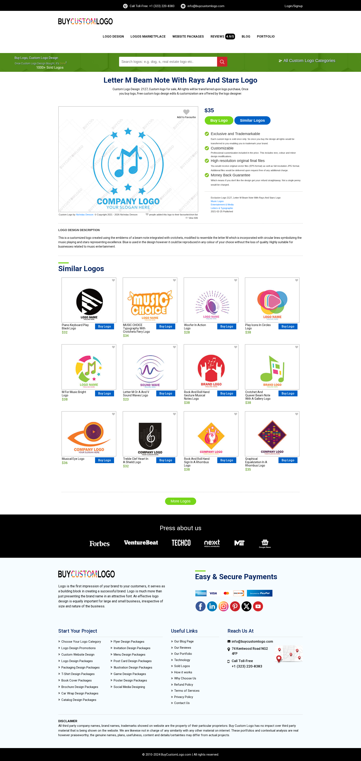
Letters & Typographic (222, 208)
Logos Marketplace (148, 36)
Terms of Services (187, 691)
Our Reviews (182, 648)
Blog (246, 36)
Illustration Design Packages (133, 667)
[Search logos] (222, 62)
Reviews (222, 36)
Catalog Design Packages (78, 700)
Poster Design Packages (130, 680)
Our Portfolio (183, 654)
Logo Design (113, 36)
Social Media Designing (129, 687)
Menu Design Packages (129, 654)
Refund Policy (183, 684)
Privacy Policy (183, 697)
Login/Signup (294, 6)
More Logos (181, 501)
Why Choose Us (185, 678)
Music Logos (217, 201)
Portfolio (266, 36)
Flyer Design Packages (129, 641)
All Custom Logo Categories (308, 60)
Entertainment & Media (222, 204)
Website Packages (188, 36)
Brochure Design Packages (79, 687)
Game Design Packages (130, 674)
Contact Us (182, 703)
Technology (182, 660)
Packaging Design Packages (80, 667)
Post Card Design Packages (133, 661)
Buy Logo (219, 120)
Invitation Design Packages (132, 648)
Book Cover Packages (76, 680)
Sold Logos (182, 666)
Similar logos (252, 120)
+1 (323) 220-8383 (247, 666)
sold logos (55, 68)
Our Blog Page (184, 641)
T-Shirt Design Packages (78, 674)
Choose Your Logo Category (81, 641)
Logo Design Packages (77, 661)
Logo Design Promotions (78, 648)
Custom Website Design (77, 654)
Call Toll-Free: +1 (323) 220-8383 (152, 6)
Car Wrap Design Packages (79, 693)
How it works (183, 672)
